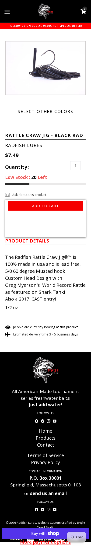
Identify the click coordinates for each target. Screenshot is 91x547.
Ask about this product (28, 194)
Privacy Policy (45, 462)
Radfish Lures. (27, 522)
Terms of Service (45, 455)
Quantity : (17, 167)
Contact (45, 445)
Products (46, 438)
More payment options (45, 542)
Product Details (27, 241)
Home (45, 431)
